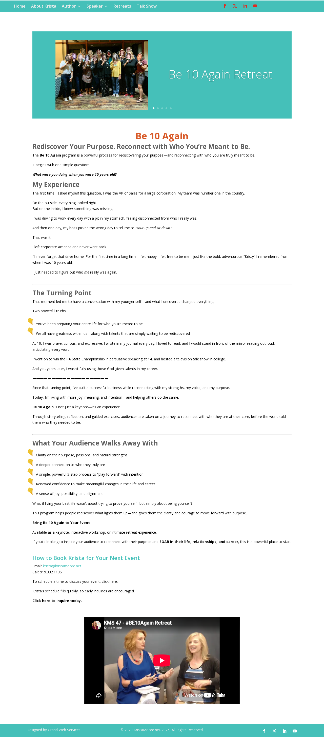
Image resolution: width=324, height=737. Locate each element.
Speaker (95, 6)
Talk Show (147, 6)
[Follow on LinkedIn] (245, 6)
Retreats (122, 6)
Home (20, 6)
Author (69, 6)
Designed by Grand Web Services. (54, 729)
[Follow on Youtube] (255, 6)
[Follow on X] (235, 6)
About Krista (43, 6)
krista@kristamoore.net (62, 566)
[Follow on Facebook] (225, 6)
